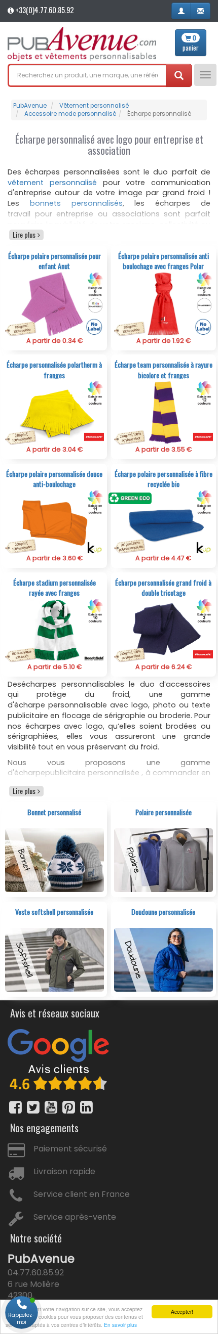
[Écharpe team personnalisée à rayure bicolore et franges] (163, 412)
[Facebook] (15, 1107)
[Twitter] (33, 1107)
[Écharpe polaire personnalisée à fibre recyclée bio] (163, 521)
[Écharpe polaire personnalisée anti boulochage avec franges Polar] (163, 303)
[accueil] (82, 44)
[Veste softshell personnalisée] (54, 959)
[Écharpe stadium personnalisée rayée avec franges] (54, 630)
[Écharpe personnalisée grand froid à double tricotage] (163, 630)
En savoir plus (120, 1324)
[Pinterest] (69, 1107)
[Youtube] (51, 1107)
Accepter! (182, 1311)
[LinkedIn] (86, 1107)
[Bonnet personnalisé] (54, 860)
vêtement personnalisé (52, 182)
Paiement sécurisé (70, 1148)
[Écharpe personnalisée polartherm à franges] (54, 412)
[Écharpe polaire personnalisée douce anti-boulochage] (54, 521)
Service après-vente (74, 1217)
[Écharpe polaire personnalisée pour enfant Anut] (54, 303)
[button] (181, 11)
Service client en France (81, 1194)
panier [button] (191, 43)
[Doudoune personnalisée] (163, 959)
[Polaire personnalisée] (163, 860)
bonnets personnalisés (76, 203)
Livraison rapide (64, 1171)
